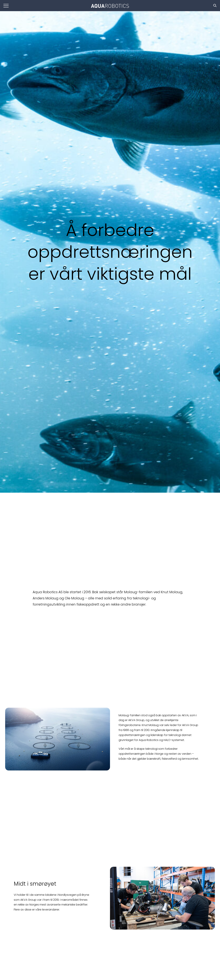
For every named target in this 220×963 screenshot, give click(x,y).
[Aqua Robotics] (110, 6)
